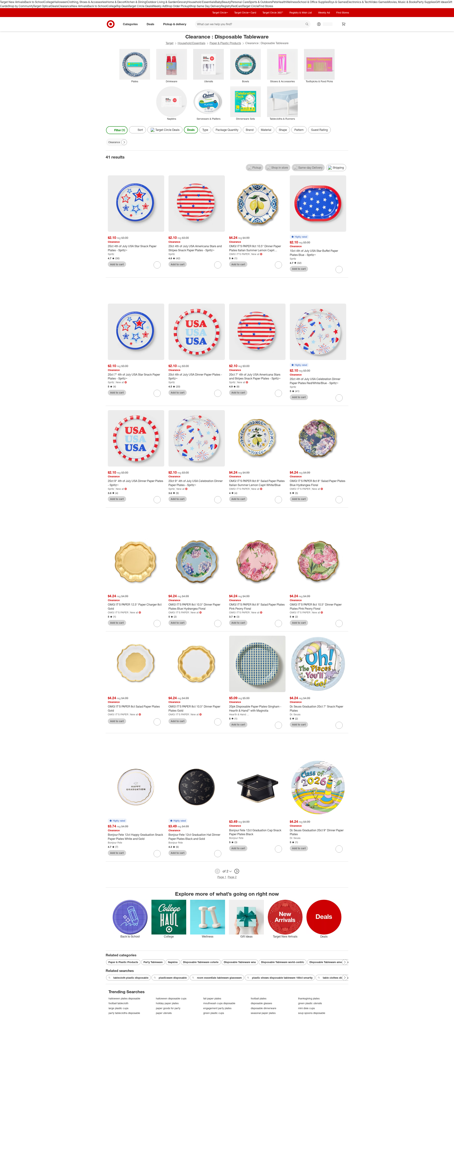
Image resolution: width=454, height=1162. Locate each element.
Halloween (60, 2)
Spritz (111, 254)
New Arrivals (79, 6)
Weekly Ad (159, 6)
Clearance (64, 6)
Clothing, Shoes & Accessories (86, 2)
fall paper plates (212, 998)
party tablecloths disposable (124, 1013)
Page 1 (221, 877)
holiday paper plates (167, 1003)
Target (169, 43)
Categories (130, 24)
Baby (218, 2)
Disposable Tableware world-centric (282, 962)
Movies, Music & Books (402, 2)
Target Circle (251, 6)
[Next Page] (345, 130)
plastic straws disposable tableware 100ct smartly (282, 977)
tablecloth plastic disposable (130, 977)
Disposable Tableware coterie (200, 962)
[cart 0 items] (344, 24)
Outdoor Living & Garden (161, 2)
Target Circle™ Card (245, 12)
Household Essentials (201, 2)
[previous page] (217, 871)
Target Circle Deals (140, 6)
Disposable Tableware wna (240, 962)
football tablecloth (118, 1003)
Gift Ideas (441, 2)
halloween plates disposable (124, 998)
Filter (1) (119, 130)
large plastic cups (118, 1008)
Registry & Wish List (300, 12)
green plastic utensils (310, 1003)
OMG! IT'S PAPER (239, 254)
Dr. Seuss (295, 714)
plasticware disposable (173, 977)
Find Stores (266, 6)
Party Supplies (426, 2)
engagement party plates (217, 1008)
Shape (283, 130)
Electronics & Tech (358, 2)
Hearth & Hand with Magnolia (240, 714)
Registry (226, 6)
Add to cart (117, 264)
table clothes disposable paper (341, 977)
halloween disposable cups (171, 998)
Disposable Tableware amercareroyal (331, 962)
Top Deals (122, 6)
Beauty (226, 2)
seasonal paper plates (263, 1013)
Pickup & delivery (174, 24)
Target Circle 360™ (272, 12)
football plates (258, 998)
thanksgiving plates (309, 998)
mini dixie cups (306, 1008)
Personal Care (240, 2)
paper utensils (164, 1013)
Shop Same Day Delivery (205, 6)
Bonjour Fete (115, 842)
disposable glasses (261, 1003)
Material (266, 130)
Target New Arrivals (12, 2)
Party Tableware (153, 962)
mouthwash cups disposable (219, 1003)
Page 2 (232, 877)
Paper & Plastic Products (225, 43)
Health (282, 2)
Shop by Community (20, 6)
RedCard (237, 6)
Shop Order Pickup (177, 6)
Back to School (34, 2)
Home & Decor (115, 2)
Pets (275, 2)
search (307, 24)
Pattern (299, 130)
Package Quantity (227, 130)
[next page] (237, 871)
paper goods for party (168, 1008)
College (49, 2)
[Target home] (110, 24)
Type (205, 130)
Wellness (292, 2)
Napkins (173, 962)
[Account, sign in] (326, 24)
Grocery (182, 2)
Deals (54, 6)
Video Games (378, 2)
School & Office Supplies (313, 2)
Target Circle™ (220, 12)
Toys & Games (338, 2)
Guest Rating (319, 130)
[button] (299, 237)
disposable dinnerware (263, 1008)
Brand (249, 130)
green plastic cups (213, 1013)
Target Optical (42, 6)
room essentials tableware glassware (219, 977)
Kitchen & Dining (135, 2)
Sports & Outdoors (260, 2)
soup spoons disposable (311, 1013)
